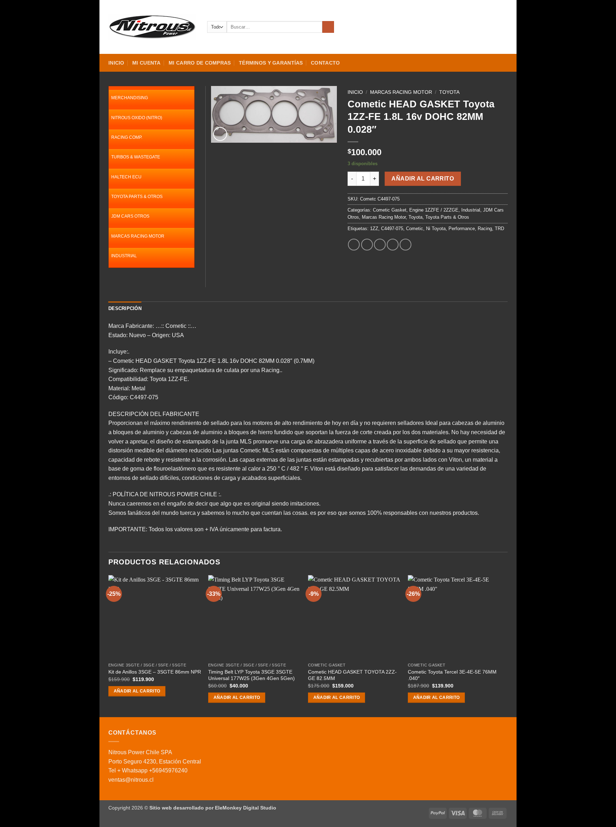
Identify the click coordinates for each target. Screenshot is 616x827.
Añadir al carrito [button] (137, 691)
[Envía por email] (380, 244)
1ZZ (374, 228)
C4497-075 (392, 228)
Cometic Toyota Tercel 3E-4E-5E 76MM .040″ (452, 675)
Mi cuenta (146, 63)
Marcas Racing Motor (401, 92)
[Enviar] (328, 27)
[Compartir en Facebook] (354, 244)
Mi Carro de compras (200, 63)
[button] (478, 27)
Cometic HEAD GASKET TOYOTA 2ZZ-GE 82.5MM (352, 675)
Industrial (470, 210)
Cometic (414, 228)
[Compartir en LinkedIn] (405, 244)
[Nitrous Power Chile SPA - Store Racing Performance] (152, 26)
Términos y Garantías (271, 63)
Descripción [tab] (125, 308)
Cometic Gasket (389, 210)
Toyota (449, 92)
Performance (461, 228)
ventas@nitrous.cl (131, 780)
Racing (485, 228)
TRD (499, 228)
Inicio (116, 63)
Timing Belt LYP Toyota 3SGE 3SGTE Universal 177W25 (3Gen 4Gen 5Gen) (251, 675)
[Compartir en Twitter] (367, 244)
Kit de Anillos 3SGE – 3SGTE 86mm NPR (154, 672)
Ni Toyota (436, 228)
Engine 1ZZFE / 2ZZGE (433, 210)
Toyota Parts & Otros (447, 217)
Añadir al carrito (422, 179)
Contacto (325, 63)
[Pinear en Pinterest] (393, 244)
